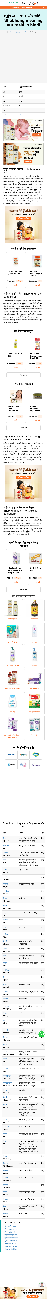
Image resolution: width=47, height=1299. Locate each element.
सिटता (5, 1134)
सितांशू (5, 1044)
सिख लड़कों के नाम (11, 1246)
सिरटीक (5, 998)
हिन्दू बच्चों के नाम (10, 1226)
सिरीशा (5, 948)
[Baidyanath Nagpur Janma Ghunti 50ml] (38, 343)
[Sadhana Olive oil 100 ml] (16, 343)
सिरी (4, 955)
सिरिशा (5, 984)
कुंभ (20, 114)
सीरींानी (6, 970)
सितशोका (6, 1097)
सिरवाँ (5, 941)
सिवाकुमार (6, 1199)
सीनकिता (6, 891)
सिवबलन (6, 1156)
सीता (4, 1020)
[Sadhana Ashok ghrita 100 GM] (16, 261)
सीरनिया (5, 934)
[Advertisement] (23, 58)
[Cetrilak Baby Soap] (38, 558)
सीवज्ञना (5, 1177)
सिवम (4, 1206)
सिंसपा (5, 898)
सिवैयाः (5, 1192)
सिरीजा (5, 963)
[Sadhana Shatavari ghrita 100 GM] (38, 261)
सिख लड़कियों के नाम (11, 1249)
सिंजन (5, 869)
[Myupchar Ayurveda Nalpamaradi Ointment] (37, 396)
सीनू (4, 912)
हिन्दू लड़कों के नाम (11, 1229)
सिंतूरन (5, 905)
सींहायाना (6, 845)
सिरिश (5, 977)
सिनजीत (5, 876)
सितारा (5, 1058)
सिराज (5, 927)
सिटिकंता (6, 1126)
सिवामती (5, 1213)
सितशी (5, 1090)
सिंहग (4, 838)
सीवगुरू (5, 1184)
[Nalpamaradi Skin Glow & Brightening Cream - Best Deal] (16, 396)
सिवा (4, 1141)
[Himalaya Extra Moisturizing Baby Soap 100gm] (16, 558)
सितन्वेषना (6, 1051)
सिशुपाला (6, 1006)
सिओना (5, 919)
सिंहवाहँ (5, 852)
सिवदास (5, 1170)
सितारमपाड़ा (7, 1075)
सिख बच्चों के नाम (10, 1243)
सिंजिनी (5, 884)
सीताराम (5, 1068)
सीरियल (5, 991)
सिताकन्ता (6, 1037)
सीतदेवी (5, 1030)
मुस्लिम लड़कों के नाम (11, 1238)
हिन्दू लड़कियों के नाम (11, 1232)
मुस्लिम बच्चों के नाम (11, 1235)
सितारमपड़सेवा (7, 1083)
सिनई (4, 859)
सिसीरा (5, 1013)
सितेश (5, 1104)
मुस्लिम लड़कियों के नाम (12, 1241)
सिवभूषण (5, 1163)
